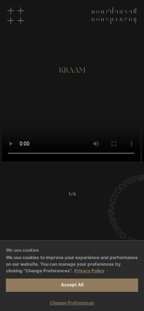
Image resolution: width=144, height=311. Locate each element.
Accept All (72, 284)
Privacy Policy (89, 270)
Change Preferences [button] (72, 302)
